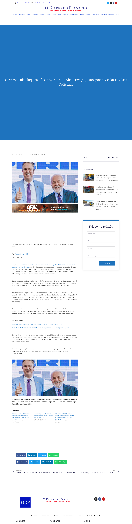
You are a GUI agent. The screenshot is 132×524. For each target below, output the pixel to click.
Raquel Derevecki (21, 254)
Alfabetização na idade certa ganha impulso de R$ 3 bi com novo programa (43, 415)
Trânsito (42, 14)
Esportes (65, 14)
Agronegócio (95, 14)
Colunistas (45, 516)
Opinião (34, 516)
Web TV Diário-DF (94, 516)
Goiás (54, 14)
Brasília (15, 14)
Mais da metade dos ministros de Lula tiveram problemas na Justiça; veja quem (40, 328)
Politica (29, 14)
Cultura (88, 14)
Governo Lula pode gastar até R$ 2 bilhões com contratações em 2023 (37, 324)
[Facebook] (113, 3)
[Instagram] (111, 3)
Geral (117, 14)
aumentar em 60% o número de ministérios (35, 265)
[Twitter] (108, 3)
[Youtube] (116, 3)
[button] (22, 462)
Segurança (35, 14)
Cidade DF (22, 14)
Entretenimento (67, 516)
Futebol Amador (74, 14)
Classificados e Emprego (107, 14)
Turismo (82, 14)
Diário (87, 521)
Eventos (80, 516)
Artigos (55, 516)
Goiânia (49, 14)
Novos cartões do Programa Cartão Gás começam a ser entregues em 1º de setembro (106, 177)
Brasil (59, 14)
